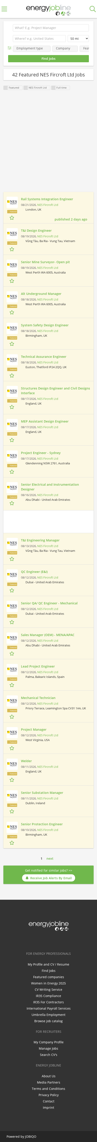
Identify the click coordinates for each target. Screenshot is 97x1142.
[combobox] (39, 38)
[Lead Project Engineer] (12, 669)
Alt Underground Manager (41, 294)
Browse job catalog (48, 1021)
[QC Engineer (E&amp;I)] (12, 575)
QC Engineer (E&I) (34, 572)
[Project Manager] (12, 732)
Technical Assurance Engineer (43, 356)
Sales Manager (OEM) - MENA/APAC (47, 635)
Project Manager (33, 729)
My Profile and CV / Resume (48, 964)
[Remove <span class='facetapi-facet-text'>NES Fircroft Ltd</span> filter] (26, 88)
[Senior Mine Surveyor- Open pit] (12, 265)
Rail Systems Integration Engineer (47, 199)
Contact (48, 1101)
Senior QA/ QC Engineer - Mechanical (49, 603)
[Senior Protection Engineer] (12, 827)
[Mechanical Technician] (12, 701)
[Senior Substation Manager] (12, 795)
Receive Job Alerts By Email (51, 878)
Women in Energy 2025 (48, 983)
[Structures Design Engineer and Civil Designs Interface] (12, 391)
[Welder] (12, 764)
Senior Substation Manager (42, 792)
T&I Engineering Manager (40, 540)
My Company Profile (49, 1042)
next (49, 858)
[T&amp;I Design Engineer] (12, 233)
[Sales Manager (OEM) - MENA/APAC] (12, 638)
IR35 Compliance (48, 996)
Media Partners (48, 1082)
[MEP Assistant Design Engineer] (12, 424)
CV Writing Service (48, 989)
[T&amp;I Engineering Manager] (12, 543)
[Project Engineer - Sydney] (12, 456)
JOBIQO (30, 1136)
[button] (10, 48)
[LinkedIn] (49, 940)
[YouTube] (63, 940)
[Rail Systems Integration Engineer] (12, 202)
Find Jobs (48, 970)
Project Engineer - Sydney (41, 453)
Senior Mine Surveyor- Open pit (45, 262)
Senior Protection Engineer (42, 824)
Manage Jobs (48, 1048)
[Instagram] (56, 940)
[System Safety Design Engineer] (12, 328)
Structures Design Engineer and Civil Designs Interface (55, 390)
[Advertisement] (48, 143)
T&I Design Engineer (36, 230)
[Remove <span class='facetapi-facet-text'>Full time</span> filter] (53, 88)
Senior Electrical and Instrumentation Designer (50, 486)
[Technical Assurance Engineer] (12, 359)
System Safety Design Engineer (45, 325)
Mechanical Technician (38, 698)
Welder (26, 761)
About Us (48, 1076)
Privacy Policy (49, 1095)
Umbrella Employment (48, 1015)
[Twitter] (42, 940)
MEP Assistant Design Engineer (45, 421)
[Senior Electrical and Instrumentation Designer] (12, 487)
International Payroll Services (49, 1008)
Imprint (48, 1107)
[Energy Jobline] (48, 9)
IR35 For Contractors (48, 1002)
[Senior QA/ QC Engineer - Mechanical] (12, 606)
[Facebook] (34, 940)
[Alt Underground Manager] (12, 297)
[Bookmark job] (12, 217)
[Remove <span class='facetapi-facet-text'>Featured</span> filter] (6, 88)
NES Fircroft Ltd (47, 205)
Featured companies (48, 977)
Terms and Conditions (48, 1088)
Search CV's (48, 1055)
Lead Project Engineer (38, 666)
